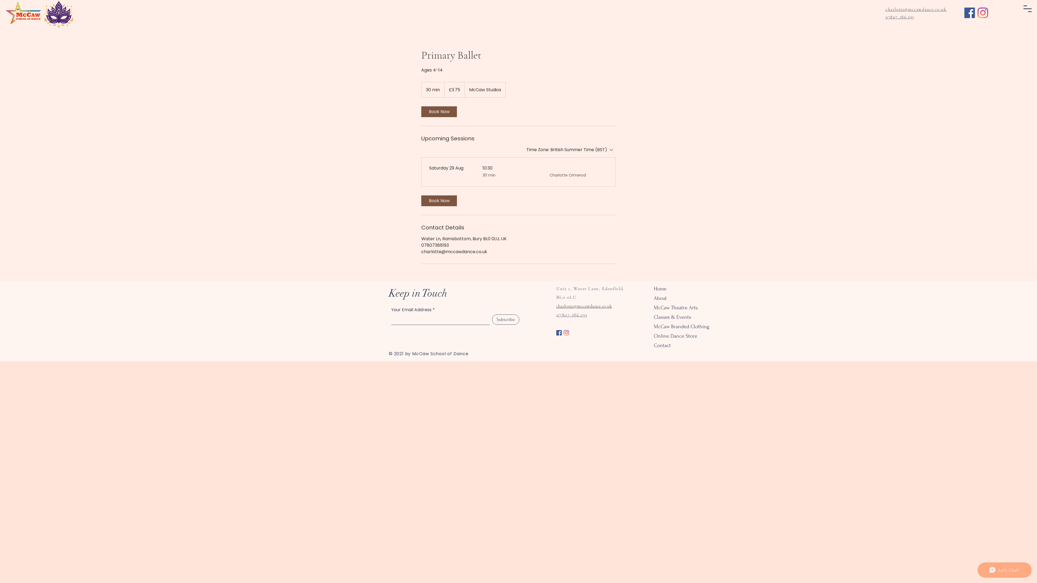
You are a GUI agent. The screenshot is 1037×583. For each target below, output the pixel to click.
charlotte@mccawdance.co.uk (584, 306)
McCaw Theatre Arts (672, 308)
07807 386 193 (900, 17)
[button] (1027, 8)
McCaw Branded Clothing (672, 327)
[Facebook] (969, 13)
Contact (662, 345)
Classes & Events (672, 317)
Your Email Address (411, 310)
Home (660, 289)
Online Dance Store (672, 336)
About (660, 298)
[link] (439, 111)
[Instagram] (983, 13)
